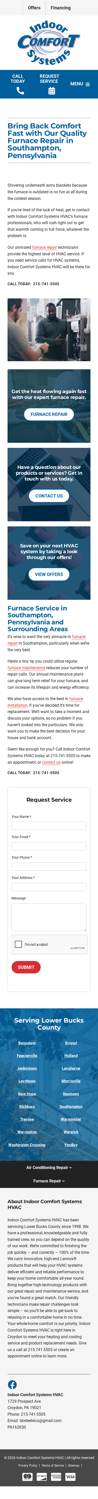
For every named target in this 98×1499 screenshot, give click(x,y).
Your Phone (22, 857)
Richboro (27, 1106)
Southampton (71, 1106)
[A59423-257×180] (49, 22)
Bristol (71, 1043)
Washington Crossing (26, 1145)
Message (19, 898)
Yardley (71, 1145)
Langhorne (71, 1068)
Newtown (71, 1094)
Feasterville (27, 1055)
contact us (51, 762)
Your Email (21, 837)
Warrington (27, 1132)
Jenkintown (27, 1068)
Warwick (71, 1132)
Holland (71, 1055)
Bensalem (27, 1043)
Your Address (23, 878)
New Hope (27, 1094)
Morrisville (71, 1081)
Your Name (21, 817)
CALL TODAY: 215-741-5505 (34, 284)
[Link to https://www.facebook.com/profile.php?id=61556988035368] (12, 1384)
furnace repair (44, 247)
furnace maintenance (26, 667)
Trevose (27, 1119)
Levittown (27, 1081)
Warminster (71, 1119)
